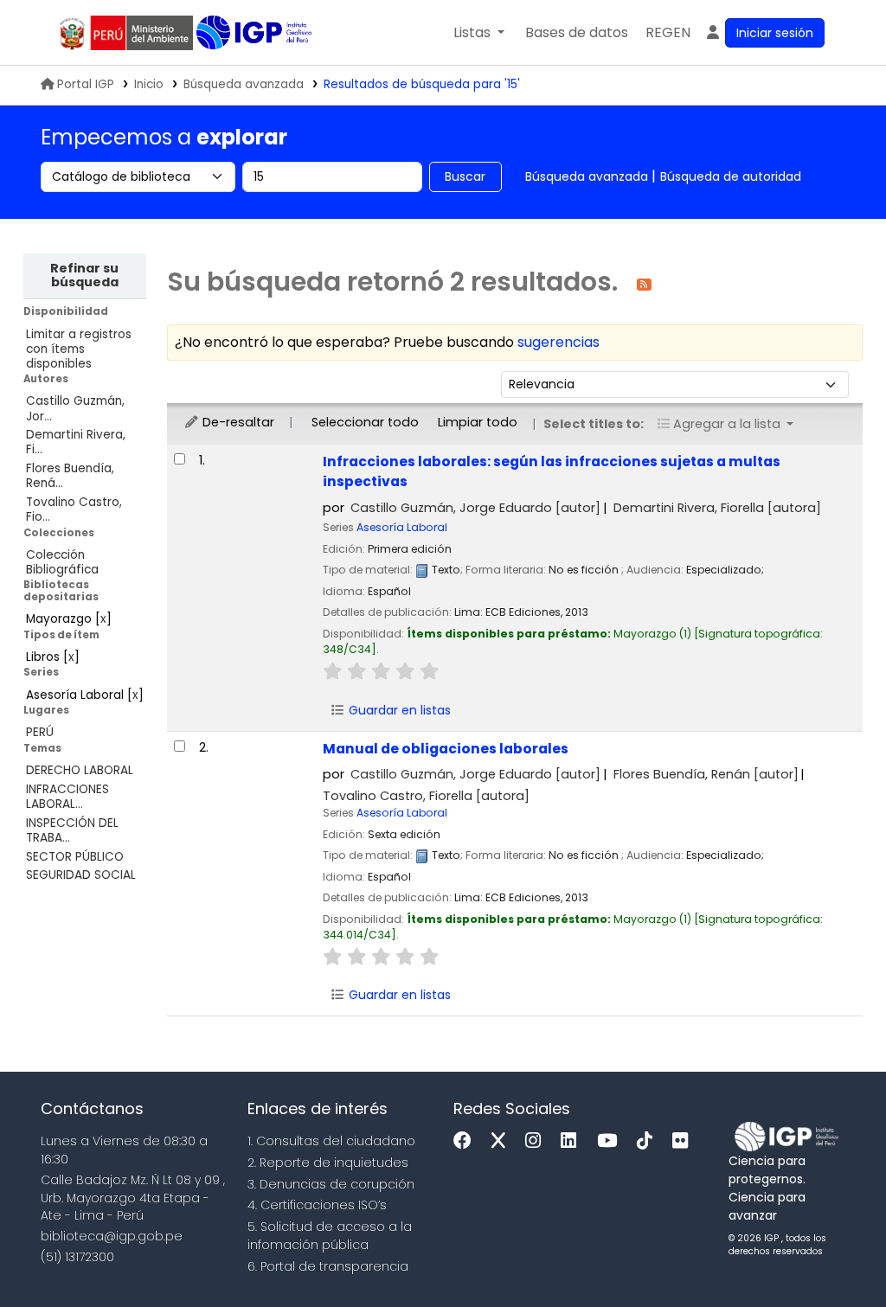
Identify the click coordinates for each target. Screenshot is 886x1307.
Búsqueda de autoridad (730, 176)
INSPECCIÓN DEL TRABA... (72, 830)
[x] (502, 1141)
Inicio (149, 84)
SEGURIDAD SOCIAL (81, 875)
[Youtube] (611, 1141)
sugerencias (558, 342)
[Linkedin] (573, 1141)
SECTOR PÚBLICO (75, 857)
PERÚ (40, 732)
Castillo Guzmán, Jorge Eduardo (475, 507)
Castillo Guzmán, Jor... (75, 408)
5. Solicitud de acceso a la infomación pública (329, 1235)
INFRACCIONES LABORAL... (67, 796)
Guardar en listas (398, 710)
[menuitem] (668, 32)
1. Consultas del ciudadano (331, 1141)
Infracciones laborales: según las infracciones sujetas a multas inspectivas (551, 471)
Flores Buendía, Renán (706, 774)
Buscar (465, 176)
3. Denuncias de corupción (330, 1184)
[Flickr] (684, 1141)
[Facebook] (466, 1141)
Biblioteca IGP (255, 33)
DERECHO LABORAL (79, 770)
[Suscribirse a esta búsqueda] (644, 283)
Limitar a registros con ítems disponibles (79, 349)
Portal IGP (85, 84)
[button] (478, 32)
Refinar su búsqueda (84, 275)
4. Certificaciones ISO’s (317, 1205)
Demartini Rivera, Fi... (75, 442)
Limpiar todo (477, 422)
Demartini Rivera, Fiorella (717, 507)
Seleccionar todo (365, 422)
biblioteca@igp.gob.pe (112, 1236)
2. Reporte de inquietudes (327, 1162)
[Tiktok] (649, 1141)
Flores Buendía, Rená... (70, 475)
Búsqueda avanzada (243, 84)
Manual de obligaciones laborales (445, 749)
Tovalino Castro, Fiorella (426, 795)
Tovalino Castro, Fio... (74, 509)
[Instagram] (537, 1141)
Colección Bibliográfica (62, 562)
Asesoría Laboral (401, 527)
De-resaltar (236, 422)
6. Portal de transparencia (327, 1266)
